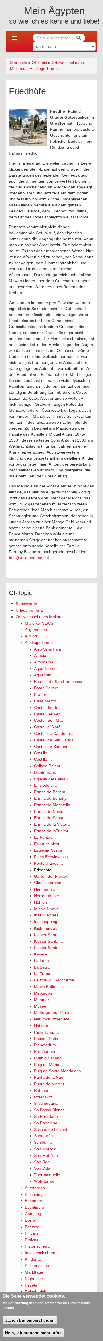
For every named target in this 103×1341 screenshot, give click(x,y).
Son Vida (42, 1168)
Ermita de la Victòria (52, 824)
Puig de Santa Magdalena (57, 1071)
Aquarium (43, 675)
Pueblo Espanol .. (50, 1058)
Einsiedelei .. (45, 785)
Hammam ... (45, 889)
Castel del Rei (46, 707)
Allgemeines (36, 629)
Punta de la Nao (48, 1077)
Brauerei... (43, 694)
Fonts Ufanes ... (48, 863)
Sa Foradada (46, 1116)
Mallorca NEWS (39, 623)
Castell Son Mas (49, 720)
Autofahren (35, 1188)
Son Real (42, 1162)
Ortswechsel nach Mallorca (40, 616)
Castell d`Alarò (47, 727)
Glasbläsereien (47, 882)
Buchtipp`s (34, 1207)
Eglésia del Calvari (51, 779)
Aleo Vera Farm (48, 649)
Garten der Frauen (51, 876)
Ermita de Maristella (52, 805)
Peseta (31, 1285)
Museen (41, 1006)
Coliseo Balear (47, 766)
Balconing (34, 1194)
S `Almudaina (46, 1103)
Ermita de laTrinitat (51, 831)
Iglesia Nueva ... (48, 909)
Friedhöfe (43, 870)
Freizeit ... (34, 1239)
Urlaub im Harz (29, 610)
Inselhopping (45, 921)
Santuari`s (43, 1135)
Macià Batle (44, 986)
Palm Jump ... (46, 1032)
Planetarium (45, 1045)
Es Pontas (43, 837)
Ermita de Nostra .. (51, 811)
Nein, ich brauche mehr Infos (33, 1332)
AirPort (31, 636)
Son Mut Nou (46, 1155)
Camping (33, 1213)
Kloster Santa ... (48, 941)
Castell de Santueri (51, 746)
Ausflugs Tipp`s (44, 68)
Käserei (41, 954)
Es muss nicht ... (49, 844)
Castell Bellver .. (48, 714)
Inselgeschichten (40, 1252)
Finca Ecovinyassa (51, 856)
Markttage (34, 1272)
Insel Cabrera (46, 915)
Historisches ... (38, 1246)
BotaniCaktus (46, 688)
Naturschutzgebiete (51, 1019)
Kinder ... (33, 1259)
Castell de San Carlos (53, 740)
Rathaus (41, 1090)
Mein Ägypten (54, 10)
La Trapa (42, 973)
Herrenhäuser (46, 895)
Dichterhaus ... (47, 772)
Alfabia (40, 655)
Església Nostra (48, 850)
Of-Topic (39, 62)
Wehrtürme (44, 1181)
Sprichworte (26, 603)
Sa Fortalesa (45, 1123)
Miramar (41, 999)
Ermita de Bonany (50, 798)
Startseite (18, 62)
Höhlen (40, 902)
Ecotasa (32, 1227)
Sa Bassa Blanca (49, 1110)
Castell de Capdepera (54, 733)
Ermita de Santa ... (51, 817)
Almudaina (43, 662)
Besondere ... (37, 1200)
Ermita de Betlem (49, 792)
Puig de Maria (46, 1064)
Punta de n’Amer (49, 1084)
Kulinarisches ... (39, 1265)
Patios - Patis (46, 1038)
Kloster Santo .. (48, 947)
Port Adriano (45, 1051)
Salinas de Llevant (50, 1129)
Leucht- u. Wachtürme (54, 980)
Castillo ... (43, 753)
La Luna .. (43, 960)
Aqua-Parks (44, 668)
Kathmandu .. (46, 928)
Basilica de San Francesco (58, 681)
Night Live (34, 1278)
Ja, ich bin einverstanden (30, 1320)
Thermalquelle (47, 1174)
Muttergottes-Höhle (51, 1012)
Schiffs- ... (43, 1142)
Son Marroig (45, 1149)
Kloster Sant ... (47, 934)
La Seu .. (42, 967)
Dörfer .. (32, 1220)
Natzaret (41, 1025)
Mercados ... (45, 993)
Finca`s (31, 1233)
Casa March (45, 701)
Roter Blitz (43, 1097)
